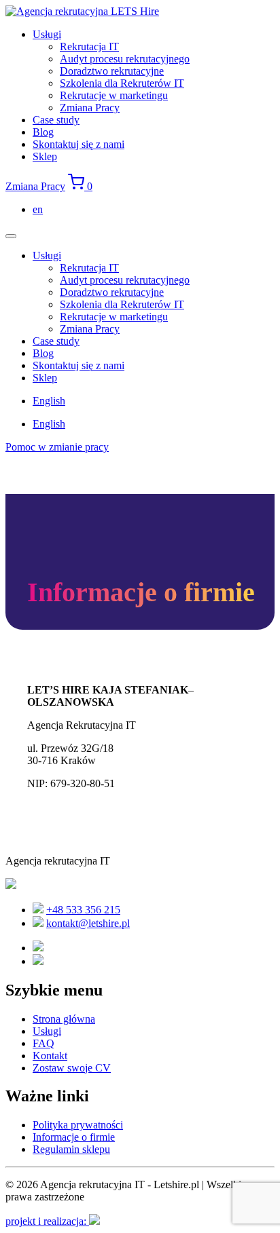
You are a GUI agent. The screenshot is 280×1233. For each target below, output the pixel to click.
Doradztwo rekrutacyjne (112, 71)
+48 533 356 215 (83, 909)
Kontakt (50, 1055)
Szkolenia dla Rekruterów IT (122, 83)
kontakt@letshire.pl (88, 923)
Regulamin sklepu (71, 1149)
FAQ (43, 1043)
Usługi (47, 34)
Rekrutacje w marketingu (114, 95)
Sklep (45, 156)
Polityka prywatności (78, 1125)
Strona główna (64, 1019)
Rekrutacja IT (89, 46)
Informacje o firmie (74, 1137)
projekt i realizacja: (47, 1221)
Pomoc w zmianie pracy (57, 447)
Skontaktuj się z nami (78, 144)
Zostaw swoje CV (72, 1068)
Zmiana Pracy (90, 107)
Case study (56, 120)
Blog (43, 132)
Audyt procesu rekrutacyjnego (125, 58)
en (38, 209)
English (49, 400)
